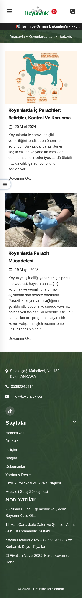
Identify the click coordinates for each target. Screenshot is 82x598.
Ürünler (11, 441)
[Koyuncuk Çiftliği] (37, 11)
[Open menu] (9, 11)
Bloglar (11, 458)
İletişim (11, 450)
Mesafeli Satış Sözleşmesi (26, 491)
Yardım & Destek (19, 475)
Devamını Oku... (21, 178)
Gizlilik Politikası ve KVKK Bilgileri (33, 483)
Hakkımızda (15, 433)
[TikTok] (10, 411)
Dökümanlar (15, 466)
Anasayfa (17, 36)
